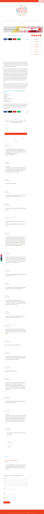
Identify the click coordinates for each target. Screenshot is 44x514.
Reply (6, 156)
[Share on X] (1, 259)
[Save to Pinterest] (1, 255)
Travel (36, 49)
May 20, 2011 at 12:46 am (7, 163)
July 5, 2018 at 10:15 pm (7, 411)
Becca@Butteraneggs (9, 324)
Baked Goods (36, 39)
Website (4, 497)
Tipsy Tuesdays (36, 44)
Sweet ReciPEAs (22, 10)
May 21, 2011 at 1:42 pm (7, 297)
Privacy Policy (36, 54)
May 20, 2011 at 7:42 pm (7, 284)
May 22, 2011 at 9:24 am (7, 353)
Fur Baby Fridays (36, 46)
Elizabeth (6, 366)
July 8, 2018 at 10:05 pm (9, 442)
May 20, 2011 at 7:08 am (7, 180)
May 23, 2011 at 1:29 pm (7, 379)
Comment (5, 478)
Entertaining (36, 51)
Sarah (6, 232)
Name (4, 488)
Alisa (6, 340)
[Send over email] (1, 261)
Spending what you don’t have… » (24, 138)
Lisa (5, 144)
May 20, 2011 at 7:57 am (7, 218)
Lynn (6, 190)
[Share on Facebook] (1, 257)
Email (4, 492)
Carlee (6, 352)
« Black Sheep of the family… (6, 138)
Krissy (6, 269)
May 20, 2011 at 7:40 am (7, 205)
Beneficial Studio (32, 512)
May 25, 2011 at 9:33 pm (7, 398)
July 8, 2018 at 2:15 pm (8, 429)
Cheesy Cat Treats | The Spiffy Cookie (10, 460)
